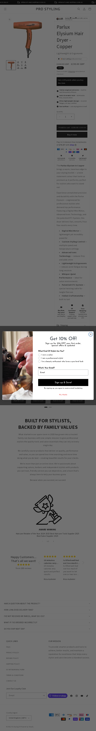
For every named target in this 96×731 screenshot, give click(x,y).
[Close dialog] (91, 334)
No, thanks (63, 395)
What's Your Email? (46, 368)
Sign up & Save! (63, 382)
